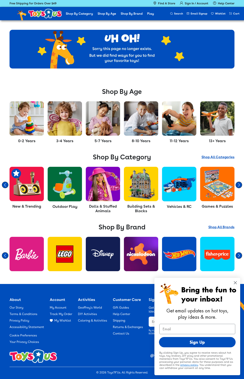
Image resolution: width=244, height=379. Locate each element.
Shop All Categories (217, 157)
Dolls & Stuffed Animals (103, 208)
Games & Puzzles (217, 206)
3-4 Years (64, 141)
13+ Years (217, 141)
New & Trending (26, 206)
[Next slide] (239, 185)
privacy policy (189, 364)
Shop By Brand (132, 13)
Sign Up (197, 342)
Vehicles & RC (179, 206)
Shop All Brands (221, 227)
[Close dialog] (235, 282)
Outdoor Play (64, 206)
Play (150, 13)
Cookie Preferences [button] (23, 335)
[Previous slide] (5, 185)
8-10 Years (141, 141)
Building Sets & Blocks (141, 208)
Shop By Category (79, 13)
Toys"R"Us (113, 372)
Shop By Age (107, 13)
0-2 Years (26, 141)
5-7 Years (103, 141)
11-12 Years (179, 141)
